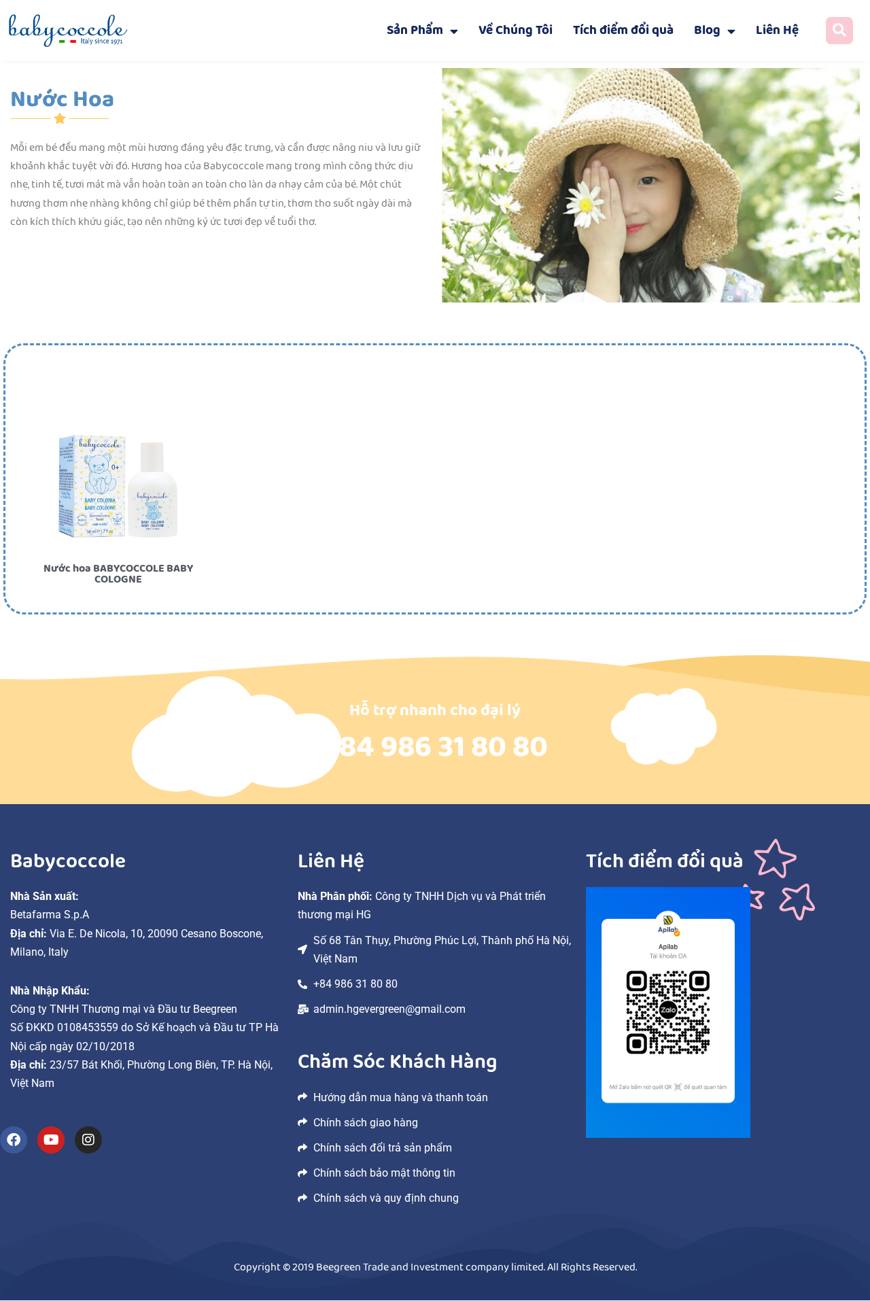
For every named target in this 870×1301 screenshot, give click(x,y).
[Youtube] (51, 1139)
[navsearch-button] (839, 30)
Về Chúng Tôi (515, 30)
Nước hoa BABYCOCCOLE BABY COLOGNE (118, 574)
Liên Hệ (777, 30)
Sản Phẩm (415, 30)
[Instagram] (88, 1139)
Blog (707, 30)
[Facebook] (13, 1139)
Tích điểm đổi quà (623, 30)
